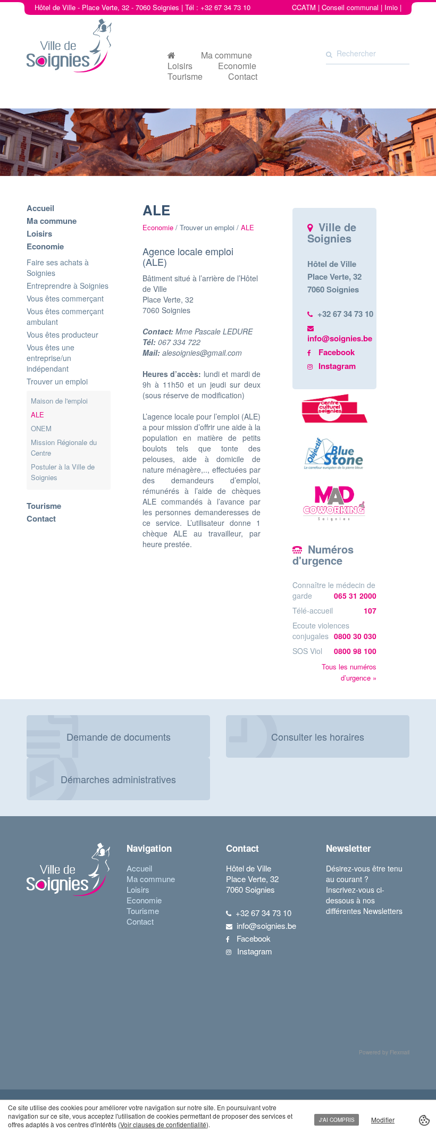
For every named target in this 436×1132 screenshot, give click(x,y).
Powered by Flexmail (384, 1052)
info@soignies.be (339, 338)
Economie (237, 66)
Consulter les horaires (317, 736)
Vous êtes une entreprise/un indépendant (50, 358)
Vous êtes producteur (62, 334)
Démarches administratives (118, 779)
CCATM (304, 7)
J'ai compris (337, 1119)
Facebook (336, 352)
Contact (242, 76)
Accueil (40, 208)
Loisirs (179, 66)
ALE (37, 414)
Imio (391, 7)
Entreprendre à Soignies (67, 285)
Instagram (337, 366)
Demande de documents (118, 736)
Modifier (383, 1119)
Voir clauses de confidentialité (163, 1124)
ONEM (41, 428)
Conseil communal (350, 7)
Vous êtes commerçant (65, 298)
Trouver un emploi (57, 381)
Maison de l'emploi (59, 401)
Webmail (388, 18)
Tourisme (185, 76)
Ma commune (226, 55)
